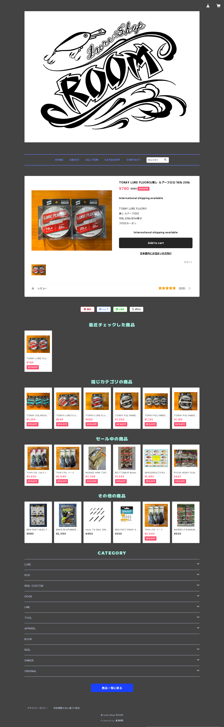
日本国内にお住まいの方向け (156, 253)
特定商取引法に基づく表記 (67, 708)
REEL (27, 649)
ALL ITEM (92, 159)
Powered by (108, 720)
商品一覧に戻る (112, 688)
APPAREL (30, 628)
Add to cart (156, 243)
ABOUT (74, 159)
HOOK (28, 596)
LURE (27, 564)
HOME (59, 159)
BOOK (28, 639)
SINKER (29, 660)
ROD (27, 575)
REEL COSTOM (33, 585)
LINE (27, 607)
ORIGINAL (30, 671)
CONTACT (133, 159)
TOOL (28, 617)
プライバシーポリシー (37, 708)
